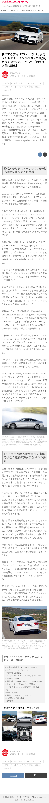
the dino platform (27, 800)
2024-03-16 (15, 73)
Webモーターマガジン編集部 (22, 76)
